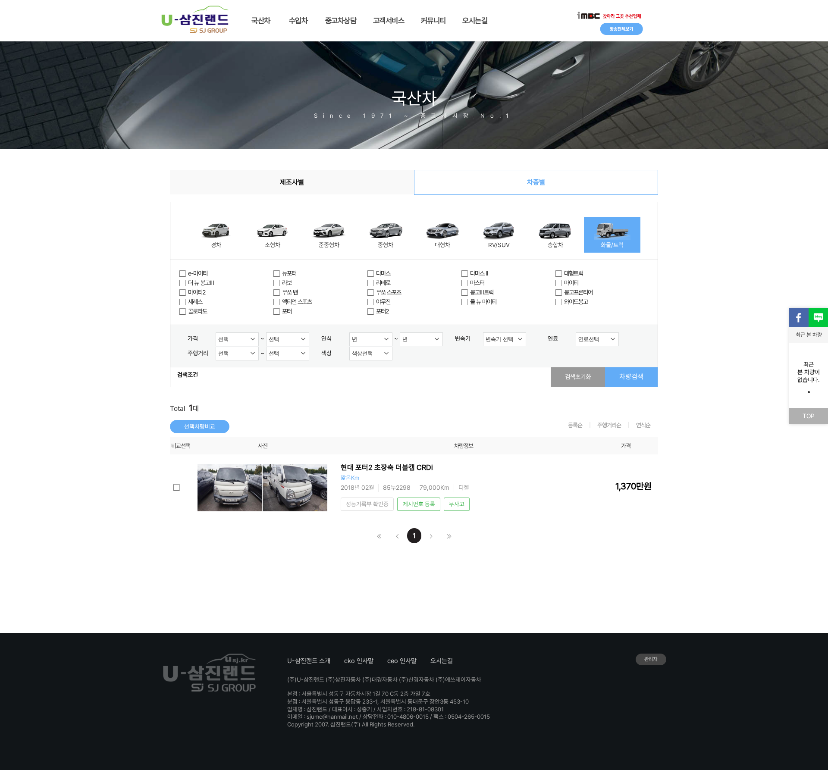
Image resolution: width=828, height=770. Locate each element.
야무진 (383, 301)
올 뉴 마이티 (483, 301)
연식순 (643, 425)
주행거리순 (609, 425)
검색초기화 (578, 376)
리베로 (383, 282)
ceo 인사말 (402, 661)
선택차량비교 (199, 426)
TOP (809, 415)
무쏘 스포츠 (388, 292)
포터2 (382, 311)
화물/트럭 (612, 244)
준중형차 (329, 244)
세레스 (195, 301)
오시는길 (441, 661)
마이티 (571, 282)
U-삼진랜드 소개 (308, 661)
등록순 (575, 425)
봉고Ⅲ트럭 (481, 292)
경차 (216, 244)
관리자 (650, 659)
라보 (287, 282)
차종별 (536, 182)
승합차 (555, 244)
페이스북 (799, 317)
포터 (287, 311)
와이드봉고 (576, 301)
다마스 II (479, 273)
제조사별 (292, 182)
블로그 (818, 317)
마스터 (477, 282)
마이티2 (196, 292)
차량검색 (631, 376)
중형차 (385, 244)
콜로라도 (197, 311)
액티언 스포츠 (297, 301)
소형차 (272, 244)
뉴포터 (289, 273)
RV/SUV (499, 244)
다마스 (383, 273)
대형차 (442, 244)
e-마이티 (197, 273)
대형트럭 (573, 273)
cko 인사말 (358, 661)
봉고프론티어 (578, 292)
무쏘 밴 (290, 292)
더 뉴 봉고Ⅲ (201, 282)
